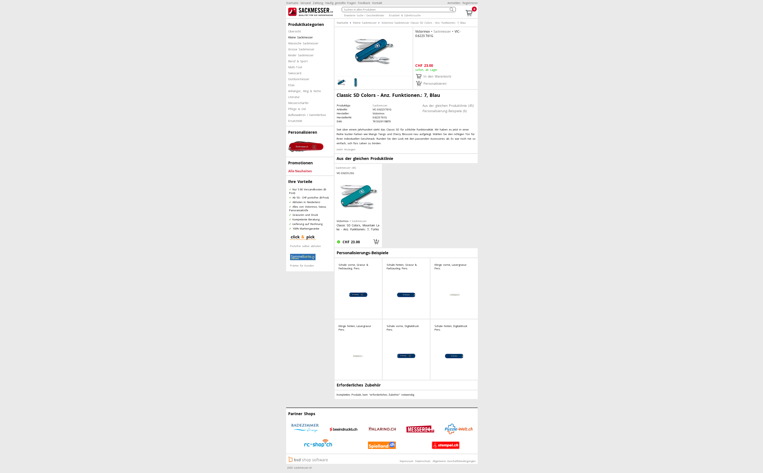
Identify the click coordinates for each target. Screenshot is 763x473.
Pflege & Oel (297, 109)
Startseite (292, 3)
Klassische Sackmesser (303, 43)
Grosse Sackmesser (301, 49)
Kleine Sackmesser (300, 37)
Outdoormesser (298, 79)
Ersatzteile (295, 121)
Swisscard (294, 73)
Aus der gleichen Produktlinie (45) (448, 105)
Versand (305, 3)
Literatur (294, 97)
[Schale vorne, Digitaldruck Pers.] (406, 356)
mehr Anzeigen (346, 149)
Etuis (291, 85)
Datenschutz (423, 461)
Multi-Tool (295, 67)
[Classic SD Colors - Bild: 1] (374, 51)
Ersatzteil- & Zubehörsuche (405, 15)
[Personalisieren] (376, 241)
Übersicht (294, 31)
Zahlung (318, 3)
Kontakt (377, 3)
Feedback (364, 3)
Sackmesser (442, 31)
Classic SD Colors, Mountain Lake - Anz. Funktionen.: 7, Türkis (358, 227)
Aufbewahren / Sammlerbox (307, 115)
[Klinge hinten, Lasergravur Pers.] (358, 356)
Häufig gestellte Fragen (340, 3)
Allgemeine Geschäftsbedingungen (454, 461)
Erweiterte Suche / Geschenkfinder (364, 15)
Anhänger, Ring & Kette (304, 91)
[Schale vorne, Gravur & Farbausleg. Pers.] (358, 295)
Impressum (406, 461)
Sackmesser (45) (346, 167)
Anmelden (453, 3)
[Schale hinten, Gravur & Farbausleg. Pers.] (406, 295)
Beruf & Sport (298, 61)
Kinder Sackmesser (301, 55)
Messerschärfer (298, 103)
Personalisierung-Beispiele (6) (444, 111)
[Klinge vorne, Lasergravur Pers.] (454, 295)
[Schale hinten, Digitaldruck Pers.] (454, 356)
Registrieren (470, 3)
